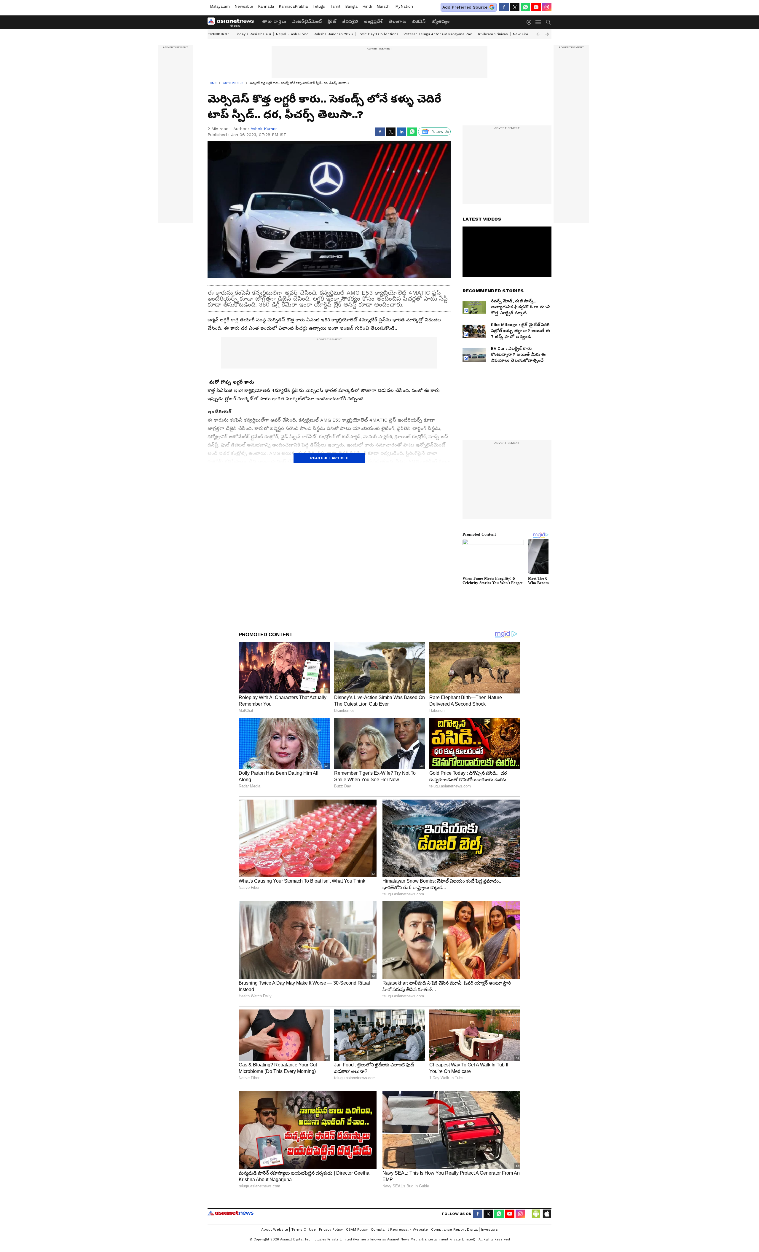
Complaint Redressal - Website (399, 1229)
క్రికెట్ (332, 21)
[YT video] (536, 7)
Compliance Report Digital (454, 1229)
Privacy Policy (331, 1229)
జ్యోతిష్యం (440, 21)
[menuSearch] (548, 22)
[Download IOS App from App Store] (546, 1214)
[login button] (530, 22)
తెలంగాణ (397, 21)
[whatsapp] (525, 7)
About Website (274, 1229)
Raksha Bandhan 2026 (333, 34)
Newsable (244, 6)
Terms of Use (303, 1229)
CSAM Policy (357, 1229)
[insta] (546, 7)
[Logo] (233, 22)
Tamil (335, 6)
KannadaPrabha (293, 6)
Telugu (318, 6)
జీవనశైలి (350, 21)
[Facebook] (504, 7)
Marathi (383, 6)
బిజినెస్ (418, 21)
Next (547, 34)
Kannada (266, 6)
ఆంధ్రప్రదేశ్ (373, 21)
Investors (489, 1229)
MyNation (404, 6)
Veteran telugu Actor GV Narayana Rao (438, 34)
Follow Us (440, 132)
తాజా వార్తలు (274, 21)
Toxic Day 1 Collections (378, 34)
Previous (538, 34)
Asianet (230, 1212)
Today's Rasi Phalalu (253, 34)
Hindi (367, 6)
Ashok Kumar (264, 128)
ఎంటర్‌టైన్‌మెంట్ (307, 21)
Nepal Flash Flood (292, 34)
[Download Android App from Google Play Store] (536, 1214)
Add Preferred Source (464, 7)
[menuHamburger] (538, 22)
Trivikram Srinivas (492, 34)
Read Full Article (329, 458)
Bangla (351, 6)
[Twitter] (514, 7)
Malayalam (220, 6)
